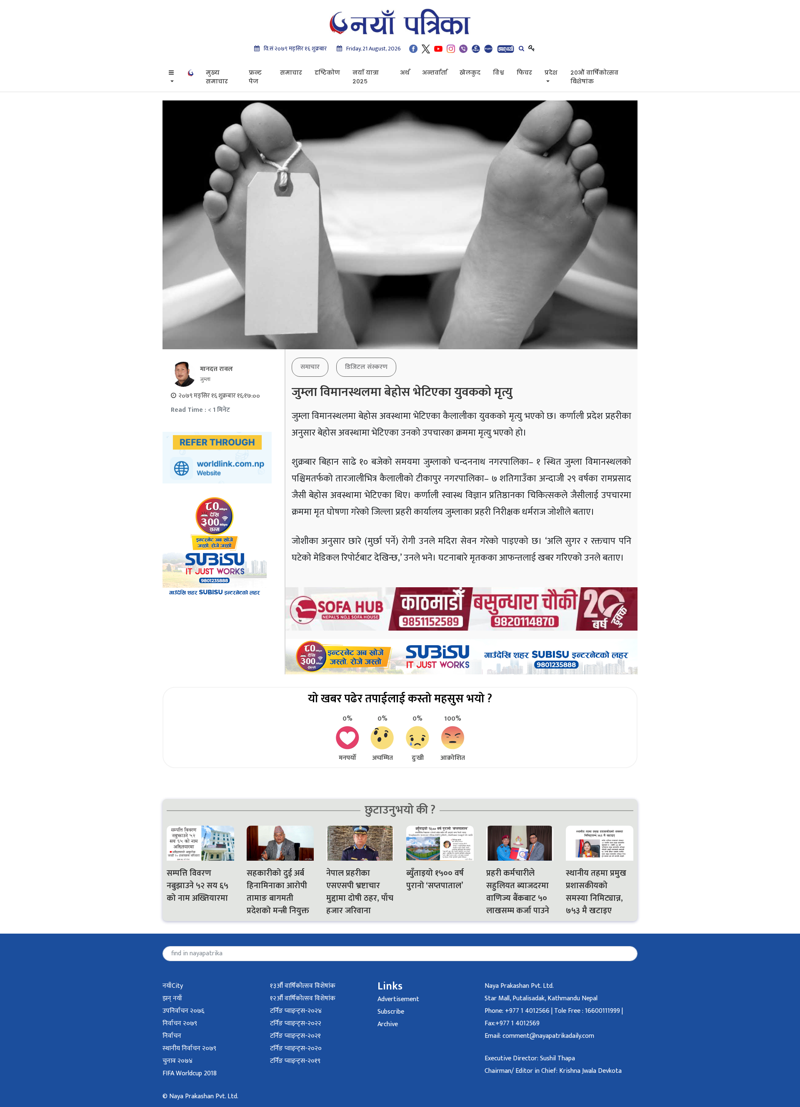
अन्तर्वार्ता (434, 72)
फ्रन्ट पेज (255, 76)
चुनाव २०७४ (177, 1061)
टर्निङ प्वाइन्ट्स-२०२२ (295, 1023)
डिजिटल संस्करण (366, 367)
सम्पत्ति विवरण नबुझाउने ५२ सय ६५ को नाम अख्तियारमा (197, 885)
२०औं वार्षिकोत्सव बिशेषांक (594, 76)
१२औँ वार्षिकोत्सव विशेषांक (302, 998)
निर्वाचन (171, 1036)
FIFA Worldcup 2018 (189, 1073)
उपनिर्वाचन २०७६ (183, 1011)
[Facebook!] (413, 48)
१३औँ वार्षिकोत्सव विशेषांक (302, 986)
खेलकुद (470, 72)
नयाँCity (172, 986)
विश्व (498, 72)
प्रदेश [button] (551, 72)
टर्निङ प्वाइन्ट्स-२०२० (296, 1048)
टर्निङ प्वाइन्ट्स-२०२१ (295, 1036)
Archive (388, 1024)
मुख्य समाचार (217, 76)
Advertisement (398, 999)
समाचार (291, 72)
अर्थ (405, 72)
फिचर (524, 72)
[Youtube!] (438, 48)
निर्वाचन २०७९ (179, 1023)
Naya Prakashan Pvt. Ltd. (519, 986)
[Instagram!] (451, 48)
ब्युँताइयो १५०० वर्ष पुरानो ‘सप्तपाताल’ (435, 879)
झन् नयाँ (172, 998)
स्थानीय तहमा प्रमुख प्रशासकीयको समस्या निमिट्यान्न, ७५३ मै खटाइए (596, 892)
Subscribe (391, 1011)
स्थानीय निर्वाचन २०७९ (189, 1048)
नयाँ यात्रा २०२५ (365, 76)
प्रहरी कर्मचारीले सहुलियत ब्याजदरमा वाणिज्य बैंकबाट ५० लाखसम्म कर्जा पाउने (518, 892)
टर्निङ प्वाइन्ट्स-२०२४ (296, 1011)
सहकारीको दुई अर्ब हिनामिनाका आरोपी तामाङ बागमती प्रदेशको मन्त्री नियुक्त (278, 892)
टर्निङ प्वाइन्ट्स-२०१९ (295, 1061)
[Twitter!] (426, 48)
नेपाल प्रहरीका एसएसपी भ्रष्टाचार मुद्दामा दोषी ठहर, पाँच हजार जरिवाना (359, 892)
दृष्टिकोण (327, 72)
